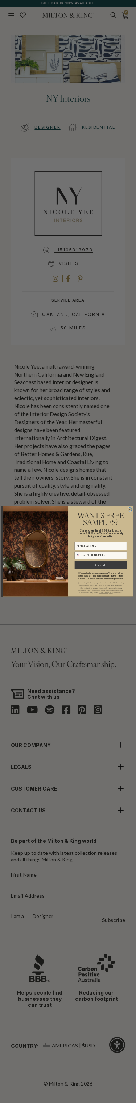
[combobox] (80, 555)
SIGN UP (100, 564)
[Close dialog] (130, 510)
